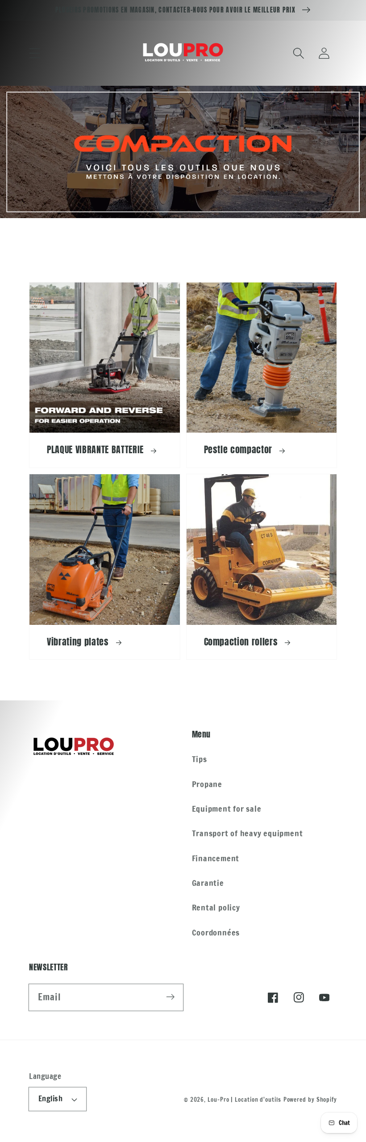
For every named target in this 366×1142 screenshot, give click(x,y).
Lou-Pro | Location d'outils (244, 1100)
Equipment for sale (227, 808)
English (50, 1098)
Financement (216, 858)
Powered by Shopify (310, 1100)
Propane (207, 784)
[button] (34, 53)
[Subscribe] (170, 997)
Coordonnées (216, 932)
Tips (199, 759)
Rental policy (216, 907)
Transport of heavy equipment (247, 833)
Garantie (208, 883)
